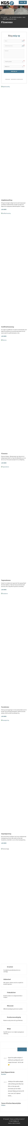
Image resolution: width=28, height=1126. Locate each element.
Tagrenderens (6, 580)
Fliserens (4, 453)
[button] (3, 10)
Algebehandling (6, 200)
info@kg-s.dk (16, 1121)
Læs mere (3, 209)
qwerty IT (22, 1119)
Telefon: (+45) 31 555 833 (14, 1123)
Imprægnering (6, 834)
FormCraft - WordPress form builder (14, 79)
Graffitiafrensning (7, 327)
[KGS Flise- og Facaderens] (7, 2)
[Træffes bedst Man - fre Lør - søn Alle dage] (14, 61)
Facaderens (5, 707)
